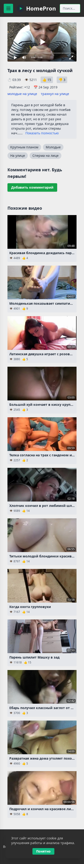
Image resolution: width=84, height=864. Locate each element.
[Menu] (8, 8)
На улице (17, 155)
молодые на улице (22, 94)
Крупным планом (24, 147)
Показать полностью (42, 133)
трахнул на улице (55, 94)
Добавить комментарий (32, 187)
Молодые (53, 147)
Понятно (43, 851)
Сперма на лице (45, 155)
